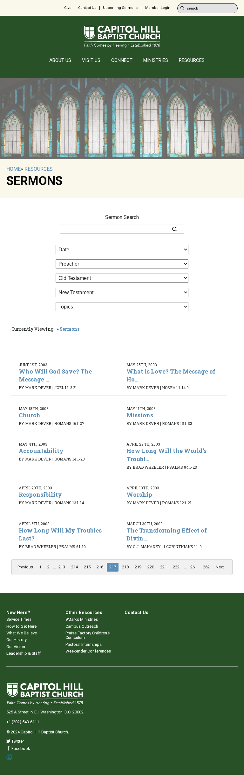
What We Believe (21, 633)
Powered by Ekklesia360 (9, 757)
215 (87, 567)
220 (150, 567)
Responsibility (40, 494)
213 (61, 567)
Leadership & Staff (23, 653)
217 (112, 567)
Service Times (18, 619)
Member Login (157, 8)
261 (193, 567)
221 (163, 567)
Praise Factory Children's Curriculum (87, 635)
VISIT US (91, 60)
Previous (25, 567)
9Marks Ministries (81, 619)
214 (74, 567)
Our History (16, 639)
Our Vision (15, 646)
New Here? (18, 612)
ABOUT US (60, 60)
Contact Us (87, 8)
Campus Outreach (81, 626)
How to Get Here (21, 626)
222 (176, 567)
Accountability (41, 450)
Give (67, 8)
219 (138, 567)
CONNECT (121, 60)
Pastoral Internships (83, 644)
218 (125, 567)
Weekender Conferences (88, 651)
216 (100, 567)
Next (220, 567)
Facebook (20, 748)
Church (29, 415)
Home (13, 169)
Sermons (69, 329)
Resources (38, 169)
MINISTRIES (155, 60)
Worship (139, 494)
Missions (139, 415)
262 (206, 567)
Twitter (17, 741)
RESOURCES (192, 60)
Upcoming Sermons (120, 8)
